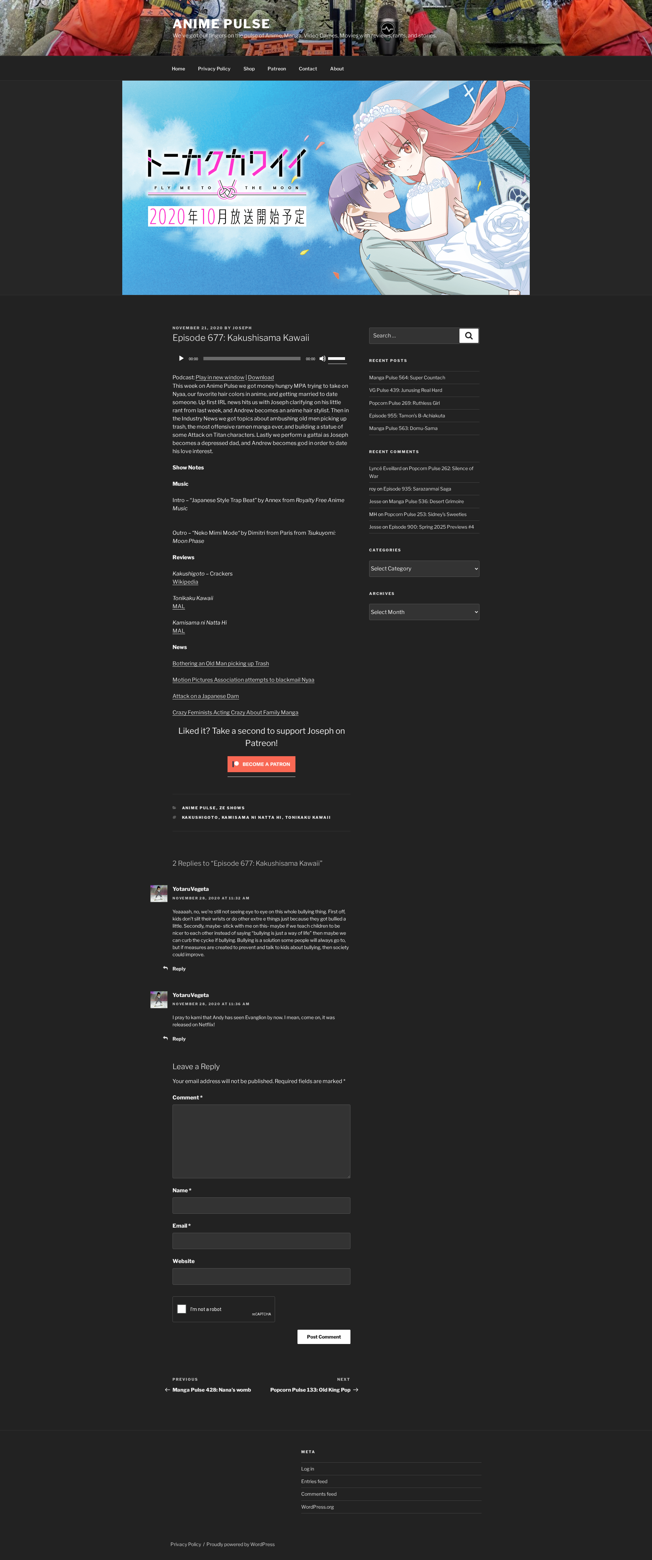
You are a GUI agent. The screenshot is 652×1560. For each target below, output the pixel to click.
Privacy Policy (214, 68)
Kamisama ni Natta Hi (252, 817)
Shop (249, 68)
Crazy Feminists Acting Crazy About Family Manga (235, 712)
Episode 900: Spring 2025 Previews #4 (431, 527)
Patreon (277, 68)
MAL (179, 606)
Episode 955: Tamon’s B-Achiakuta (407, 415)
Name (182, 1190)
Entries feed (314, 1481)
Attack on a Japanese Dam (206, 696)
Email (182, 1226)
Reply (179, 969)
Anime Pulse (222, 23)
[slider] (337, 358)
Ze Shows (232, 808)
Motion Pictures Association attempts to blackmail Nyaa (243, 680)
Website (184, 1261)
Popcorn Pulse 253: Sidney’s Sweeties (425, 514)
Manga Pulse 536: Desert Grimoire (426, 501)
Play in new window (220, 377)
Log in (307, 1469)
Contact (308, 68)
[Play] (181, 358)
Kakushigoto (200, 817)
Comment (188, 1097)
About (337, 68)
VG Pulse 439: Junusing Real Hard (405, 390)
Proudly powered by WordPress (240, 1544)
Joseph (242, 328)
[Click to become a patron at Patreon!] (261, 773)
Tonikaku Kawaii (308, 817)
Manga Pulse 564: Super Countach (407, 377)
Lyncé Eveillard (385, 468)
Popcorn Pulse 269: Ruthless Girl (404, 403)
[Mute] (322, 358)
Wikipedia (185, 582)
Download (261, 377)
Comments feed (319, 1494)
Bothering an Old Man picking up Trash (221, 663)
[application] (261, 358)
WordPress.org (317, 1507)
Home (178, 68)
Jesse (375, 501)
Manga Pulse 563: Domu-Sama (403, 428)
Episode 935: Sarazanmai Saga (417, 489)
